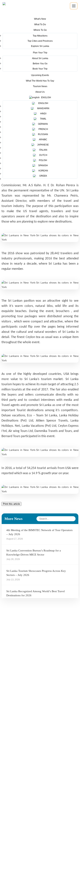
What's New (40, 19)
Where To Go (40, 30)
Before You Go (40, 63)
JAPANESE (43, 144)
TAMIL (42, 118)
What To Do (40, 24)
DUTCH (42, 155)
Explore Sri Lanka (40, 46)
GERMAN (42, 124)
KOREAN (42, 170)
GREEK (42, 176)
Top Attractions (40, 35)
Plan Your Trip (40, 52)
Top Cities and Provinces (40, 41)
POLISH (42, 160)
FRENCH (42, 129)
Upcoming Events (40, 75)
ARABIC (42, 139)
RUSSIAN (42, 134)
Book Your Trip (40, 68)
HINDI (42, 113)
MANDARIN (42, 108)
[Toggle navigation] (73, 6)
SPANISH (43, 165)
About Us (40, 92)
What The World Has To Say (40, 80)
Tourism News (40, 86)
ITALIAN (42, 150)
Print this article (11, 504)
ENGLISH (42, 103)
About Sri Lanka (40, 58)
